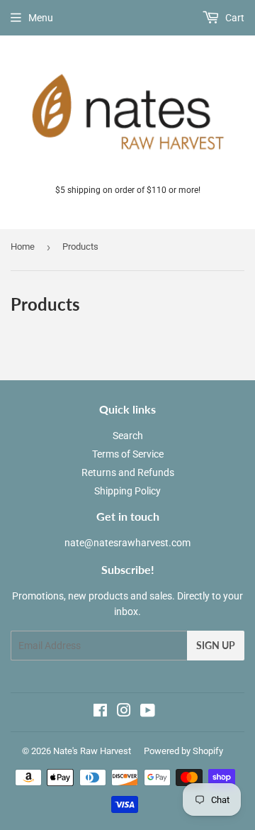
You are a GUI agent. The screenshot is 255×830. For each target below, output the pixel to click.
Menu (40, 17)
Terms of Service (128, 454)
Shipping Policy (127, 491)
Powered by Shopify (183, 751)
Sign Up (215, 645)
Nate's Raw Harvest (92, 751)
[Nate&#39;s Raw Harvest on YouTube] (147, 712)
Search (128, 435)
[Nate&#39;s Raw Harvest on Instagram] (124, 712)
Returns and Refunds (127, 472)
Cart (233, 17)
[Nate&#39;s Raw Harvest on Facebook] (100, 712)
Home (23, 246)
